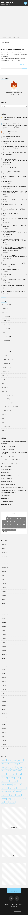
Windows (6, 178)
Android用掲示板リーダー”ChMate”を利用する (14, 291)
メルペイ (19, 795)
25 (17, 527)
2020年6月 (4, 677)
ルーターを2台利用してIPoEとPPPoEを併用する (14, 209)
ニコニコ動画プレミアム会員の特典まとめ (10, 460)
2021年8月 (4, 622)
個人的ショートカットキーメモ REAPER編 (12, 204)
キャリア (4, 774)
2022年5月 (4, 587)
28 (4, 529)
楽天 (13, 798)
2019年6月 (4, 724)
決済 (3, 391)
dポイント (20, 760)
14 (4, 524)
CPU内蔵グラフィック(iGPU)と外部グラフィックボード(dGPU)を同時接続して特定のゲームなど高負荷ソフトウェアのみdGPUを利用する (15, 125)
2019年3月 (4, 736)
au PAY (14, 760)
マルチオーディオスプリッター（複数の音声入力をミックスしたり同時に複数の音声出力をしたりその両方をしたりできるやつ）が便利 (14, 249)
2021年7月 (4, 626)
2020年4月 (4, 685)
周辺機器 (6, 252)
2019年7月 (4, 721)
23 (10, 527)
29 (7, 529)
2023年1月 (4, 556)
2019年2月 (4, 740)
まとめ (5, 201)
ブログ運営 (4, 371)
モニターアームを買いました (7, 478)
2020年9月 (4, 666)
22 (7, 527)
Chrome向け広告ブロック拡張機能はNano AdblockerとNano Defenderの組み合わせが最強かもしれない (15, 241)
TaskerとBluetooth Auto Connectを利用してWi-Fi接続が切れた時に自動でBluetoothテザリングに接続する (15, 193)
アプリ (19, 770)
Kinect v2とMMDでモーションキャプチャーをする (15, 274)
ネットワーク (5, 788)
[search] (26, 106)
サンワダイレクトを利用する (7, 449)
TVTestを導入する (7, 181)
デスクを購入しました (6, 495)
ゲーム (3, 312)
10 (14, 521)
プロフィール (14, 906)
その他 (3, 332)
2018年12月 (5, 748)
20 (24, 524)
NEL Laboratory (8, 2)
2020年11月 (5, 658)
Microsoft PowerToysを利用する (8, 457)
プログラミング (5, 367)
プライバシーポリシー (17, 904)
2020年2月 (4, 693)
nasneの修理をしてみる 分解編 (10, 131)
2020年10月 (5, 662)
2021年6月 (4, 630)
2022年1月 (4, 603)
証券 (3, 414)
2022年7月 (4, 579)
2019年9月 (4, 713)
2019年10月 (5, 709)
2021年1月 (4, 650)
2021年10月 (5, 615)
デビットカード (7, 403)
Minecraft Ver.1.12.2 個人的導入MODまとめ (13, 141)
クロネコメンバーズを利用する (8, 446)
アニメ (5, 328)
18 (17, 524)
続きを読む (21, 64)
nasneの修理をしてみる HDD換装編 (11, 136)
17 (14, 524)
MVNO (7, 767)
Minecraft (6, 143)
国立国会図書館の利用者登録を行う (13, 49)
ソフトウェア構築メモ (7, 784)
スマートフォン (7, 359)
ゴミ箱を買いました (5, 472)
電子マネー (6, 156)
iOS (5, 344)
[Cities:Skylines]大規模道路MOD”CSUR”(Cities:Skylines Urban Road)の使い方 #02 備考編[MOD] (15, 256)
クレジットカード (8, 395)
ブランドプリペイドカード (10, 406)
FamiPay (8, 763)
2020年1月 (4, 697)
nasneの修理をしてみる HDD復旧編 (11, 172)
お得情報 (4, 308)
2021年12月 (5, 607)
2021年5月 (4, 634)
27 (24, 527)
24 (14, 527)
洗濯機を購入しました (6, 504)
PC (5, 128)
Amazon (3, 760)
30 (10, 529)
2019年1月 (4, 744)
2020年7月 (4, 673)
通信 (5, 210)
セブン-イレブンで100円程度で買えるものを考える (15, 199)
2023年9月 (4, 544)
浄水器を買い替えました (6, 481)
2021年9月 (4, 619)
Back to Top (14, 891)
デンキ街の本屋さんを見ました (8, 484)
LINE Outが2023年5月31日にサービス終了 (11, 475)
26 (20, 527)
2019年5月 (4, 728)
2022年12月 (5, 560)
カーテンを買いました (6, 466)
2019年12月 (5, 701)
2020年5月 (4, 681)
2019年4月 (4, 732)
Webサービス (7, 222)
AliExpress (6, 426)
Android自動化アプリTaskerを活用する (12, 269)
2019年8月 (4, 717)
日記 (3, 383)
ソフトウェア (7, 183)
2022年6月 (4, 583)
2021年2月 (4, 646)
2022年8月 (4, 575)
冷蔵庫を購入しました (6, 498)
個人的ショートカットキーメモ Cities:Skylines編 (14, 186)
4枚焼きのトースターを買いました (9, 463)
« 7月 (3, 531)
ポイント (4, 375)
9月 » (6, 531)
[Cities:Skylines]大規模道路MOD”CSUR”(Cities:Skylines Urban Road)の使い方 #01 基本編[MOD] (15, 161)
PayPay (13, 767)
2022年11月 (5, 564)
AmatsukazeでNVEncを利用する (10, 213)
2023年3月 (4, 548)
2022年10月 (5, 567)
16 (10, 524)
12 (20, 521)
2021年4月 (4, 638)
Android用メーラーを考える (9, 167)
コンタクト (7, 904)
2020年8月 (4, 670)
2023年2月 (4, 552)
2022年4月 (4, 591)
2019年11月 (5, 705)
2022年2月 (4, 599)
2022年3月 (4, 595)
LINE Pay (21, 763)
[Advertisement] (14, 21)
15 (7, 524)
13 (24, 521)
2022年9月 (4, 571)
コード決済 (6, 399)
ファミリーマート (22, 788)
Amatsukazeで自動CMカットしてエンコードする (14, 176)
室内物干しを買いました (6, 469)
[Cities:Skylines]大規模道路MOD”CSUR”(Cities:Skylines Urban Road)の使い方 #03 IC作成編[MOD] (15, 233)
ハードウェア (7, 133)
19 (20, 524)
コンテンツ (4, 324)
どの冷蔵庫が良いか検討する (7, 501)
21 (4, 527)
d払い (3, 763)
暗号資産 (4, 387)
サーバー (18, 777)
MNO (3, 767)
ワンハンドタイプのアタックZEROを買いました (12, 487)
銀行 (3, 430)
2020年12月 (5, 654)
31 (14, 529)
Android (6, 168)
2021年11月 (5, 611)
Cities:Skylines (7, 120)
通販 (3, 422)
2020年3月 (4, 689)
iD (12, 763)
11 (17, 521)
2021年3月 (4, 642)
